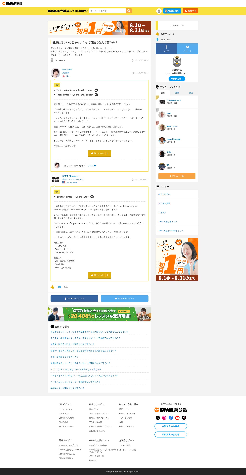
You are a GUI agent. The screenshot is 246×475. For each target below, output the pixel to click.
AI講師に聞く (174, 11)
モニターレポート (66, 426)
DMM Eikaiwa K (174, 100)
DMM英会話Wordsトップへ (171, 230)
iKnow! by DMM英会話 (68, 445)
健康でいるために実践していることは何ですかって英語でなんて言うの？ (83, 350)
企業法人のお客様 (171, 426)
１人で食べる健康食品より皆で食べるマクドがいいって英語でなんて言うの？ (85, 338)
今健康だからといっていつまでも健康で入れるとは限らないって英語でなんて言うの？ (89, 331)
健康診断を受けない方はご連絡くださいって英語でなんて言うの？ (80, 363)
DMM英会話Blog (66, 458)
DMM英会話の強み (67, 418)
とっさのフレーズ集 (127, 449)
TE (168, 165)
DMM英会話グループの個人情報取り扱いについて (103, 450)
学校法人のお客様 (171, 434)
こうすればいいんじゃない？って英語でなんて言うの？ (75, 381)
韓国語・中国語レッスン (99, 418)
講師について (124, 409)
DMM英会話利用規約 (98, 445)
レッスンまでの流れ (127, 413)
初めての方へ (164, 194)
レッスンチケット (126, 426)
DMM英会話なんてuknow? (70, 449)
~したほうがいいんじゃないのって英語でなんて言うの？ (76, 369)
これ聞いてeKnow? (97, 431)
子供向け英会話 (95, 422)
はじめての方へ (65, 409)
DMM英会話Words (67, 454)
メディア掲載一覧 (96, 456)
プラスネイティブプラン (99, 413)
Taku (169, 152)
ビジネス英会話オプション (100, 426)
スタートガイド (65, 413)
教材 (121, 422)
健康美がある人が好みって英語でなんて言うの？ (72, 344)
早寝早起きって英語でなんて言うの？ (67, 388)
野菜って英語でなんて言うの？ (64, 356)
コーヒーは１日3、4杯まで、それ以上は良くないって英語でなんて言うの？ (85, 375)
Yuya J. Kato (172, 126)
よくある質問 (164, 203)
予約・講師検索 (125, 418)
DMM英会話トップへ (168, 221)
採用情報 (93, 460)
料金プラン (93, 409)
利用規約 (162, 212)
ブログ (90, 165)
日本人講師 (63, 422)
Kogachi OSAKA (174, 139)
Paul (169, 113)
